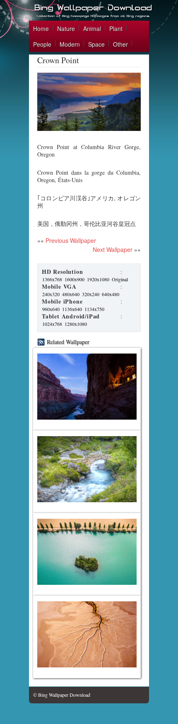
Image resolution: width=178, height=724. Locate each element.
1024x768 (52, 323)
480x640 (70, 294)
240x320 (51, 294)
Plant (116, 28)
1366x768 (52, 279)
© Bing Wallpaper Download (61, 694)
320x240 (90, 294)
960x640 (51, 309)
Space (96, 44)
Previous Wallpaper (70, 240)
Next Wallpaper (112, 249)
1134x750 (94, 309)
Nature (66, 28)
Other (120, 44)
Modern (70, 44)
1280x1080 (76, 323)
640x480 (110, 294)
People (42, 44)
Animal (92, 28)
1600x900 (74, 279)
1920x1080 (98, 279)
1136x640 (72, 309)
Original (120, 279)
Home (41, 28)
